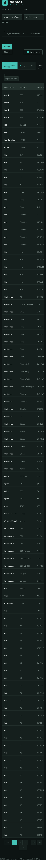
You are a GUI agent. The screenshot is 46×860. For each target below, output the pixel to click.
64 (40, 842)
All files (9, 66)
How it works (34, 52)
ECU (25, 9)
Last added (27, 66)
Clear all (7, 52)
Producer (6, 9)
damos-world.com (12, 859)
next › (23, 848)
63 (34, 842)
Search (5, 22)
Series (23, 88)
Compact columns (10, 78)
